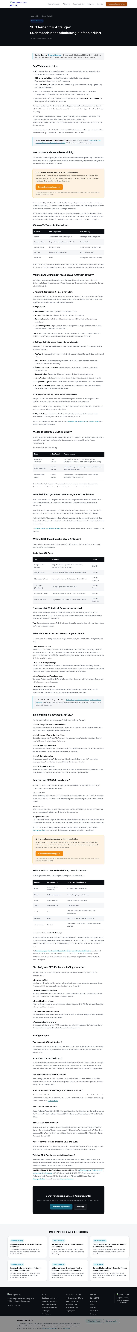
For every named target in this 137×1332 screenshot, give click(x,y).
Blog (37, 16)
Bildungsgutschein (39, 830)
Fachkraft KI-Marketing (49, 1304)
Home (32, 16)
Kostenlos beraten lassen (116, 4)
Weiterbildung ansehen (61, 1206)
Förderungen (46, 1311)
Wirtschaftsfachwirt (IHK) (49, 1307)
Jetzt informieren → (66, 1179)
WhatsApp (80, 1206)
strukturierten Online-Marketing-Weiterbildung (83, 421)
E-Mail (92, 1304)
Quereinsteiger (53, 1101)
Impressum (93, 1314)
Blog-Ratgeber (70, 1311)
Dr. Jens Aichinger (54, 55)
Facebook (18, 1305)
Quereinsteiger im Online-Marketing (47, 528)
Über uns (100, 4)
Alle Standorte (46, 1314)
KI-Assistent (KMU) (72, 1307)
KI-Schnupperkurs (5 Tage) (74, 1298)
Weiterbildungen (53, 4)
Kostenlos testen (78, 4)
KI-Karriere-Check (71, 1304)
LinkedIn (10, 1305)
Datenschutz (94, 1311)
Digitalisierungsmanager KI (50, 1298)
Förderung (66, 4)
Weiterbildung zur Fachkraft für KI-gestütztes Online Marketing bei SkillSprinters (63, 951)
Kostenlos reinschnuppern (49, 187)
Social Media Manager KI (49, 1301)
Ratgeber (90, 4)
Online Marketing (47, 16)
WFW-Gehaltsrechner (72, 1301)
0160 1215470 (94, 1298)
